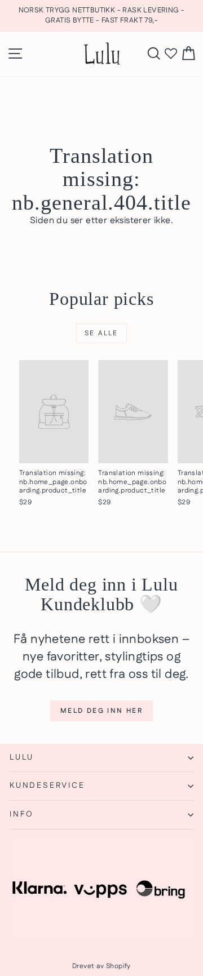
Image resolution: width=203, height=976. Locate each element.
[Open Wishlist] (171, 54)
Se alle (101, 333)
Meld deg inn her (101, 711)
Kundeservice (47, 785)
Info (22, 814)
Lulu (22, 757)
